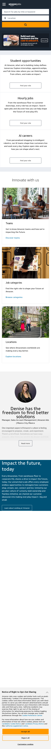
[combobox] (25, 11)
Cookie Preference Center (32, 715)
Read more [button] (25, 443)
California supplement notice (16, 726)
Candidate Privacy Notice (34, 724)
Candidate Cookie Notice (11, 724)
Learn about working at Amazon (17, 508)
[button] (4, 4)
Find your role (25, 85)
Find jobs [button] (44, 40)
